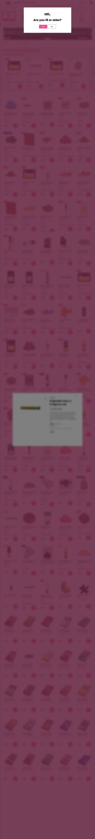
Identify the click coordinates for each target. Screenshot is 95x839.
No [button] (52, 27)
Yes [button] (43, 27)
